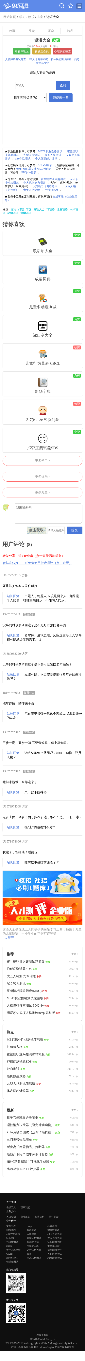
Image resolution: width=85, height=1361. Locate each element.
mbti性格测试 (13, 1234)
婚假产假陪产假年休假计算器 (27, 1154)
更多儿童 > (42, 492)
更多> (74, 954)
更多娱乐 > (42, 476)
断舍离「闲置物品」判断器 (26, 1147)
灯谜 (21, 209)
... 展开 (9, 937)
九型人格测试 (31, 155)
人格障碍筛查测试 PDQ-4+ (25, 1005)
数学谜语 (25, 213)
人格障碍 (31, 1234)
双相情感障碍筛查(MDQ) (24, 991)
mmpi (29, 1226)
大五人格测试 (53, 155)
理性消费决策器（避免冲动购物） (30, 1125)
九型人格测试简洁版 (21, 1083)
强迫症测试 (12, 1242)
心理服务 (25, 1216)
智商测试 (13, 1069)
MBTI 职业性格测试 (50, 151)
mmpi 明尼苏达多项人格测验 (33, 168)
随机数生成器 (16, 1076)
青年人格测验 (31, 189)
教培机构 (39, 1216)
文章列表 (11, 1226)
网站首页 (9, 17)
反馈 (31, 30)
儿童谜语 (62, 209)
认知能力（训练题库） (46, 186)
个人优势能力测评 (46, 158)
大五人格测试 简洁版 (21, 976)
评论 (51, 30)
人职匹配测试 (54, 1253)
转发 (70, 30)
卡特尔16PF (53, 1246)
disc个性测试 (22, 158)
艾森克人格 (33, 1246)
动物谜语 (12, 213)
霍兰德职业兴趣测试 (53, 179)
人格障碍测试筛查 (15, 59)
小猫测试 (52, 1226)
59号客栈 (11, 1230)
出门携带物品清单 (19, 1139)
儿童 (40, 17)
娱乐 (31, 17)
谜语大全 (38, 209)
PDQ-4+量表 (28, 172)
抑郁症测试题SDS (19, 969)
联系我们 (25, 1207)
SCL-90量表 (45, 165)
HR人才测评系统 (38, 59)
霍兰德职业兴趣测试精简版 (26, 961)
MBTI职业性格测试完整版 (25, 998)
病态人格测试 (34, 1257)
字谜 (28, 209)
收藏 (12, 30)
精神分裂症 (12, 1257)
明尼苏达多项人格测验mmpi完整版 (31, 1013)
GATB (9, 1253)
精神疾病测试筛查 (61, 59)
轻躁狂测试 (12, 1261)
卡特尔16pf (51, 189)
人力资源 (11, 1216)
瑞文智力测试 (16, 983)
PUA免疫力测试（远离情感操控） (30, 1132)
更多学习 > (42, 460)
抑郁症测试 (53, 1230)
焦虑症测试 (33, 1242)
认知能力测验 (54, 1242)
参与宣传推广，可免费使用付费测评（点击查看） (37, 563)
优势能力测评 (54, 1249)
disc (29, 1253)
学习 (22, 17)
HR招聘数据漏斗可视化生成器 (28, 1161)
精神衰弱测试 (54, 1257)
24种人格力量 (34, 1249)
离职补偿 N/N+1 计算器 (23, 1169)
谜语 (13, 209)
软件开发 (54, 1216)
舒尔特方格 (15, 1047)
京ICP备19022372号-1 (17, 1343)
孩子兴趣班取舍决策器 (22, 1117)
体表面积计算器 (18, 1091)
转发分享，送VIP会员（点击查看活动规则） (34, 555)
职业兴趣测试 (54, 1234)
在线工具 (11, 1207)
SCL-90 (10, 1238)
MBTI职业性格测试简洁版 (25, 1039)
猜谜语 (50, 209)
